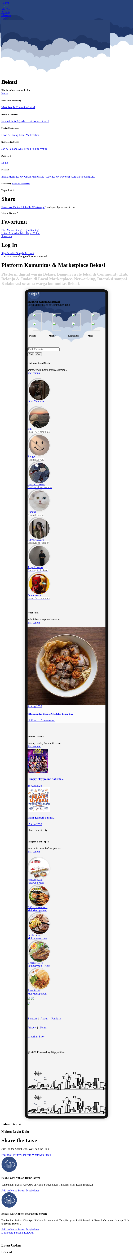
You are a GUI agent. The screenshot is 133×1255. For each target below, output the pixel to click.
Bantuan (32, 1018)
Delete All (6, 1251)
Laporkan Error (36, 1036)
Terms (43, 1027)
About (44, 1018)
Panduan (56, 1018)
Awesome (6, 236)
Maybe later (32, 1190)
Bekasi (5, 2)
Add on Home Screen (13, 1190)
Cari (31, 354)
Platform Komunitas (21, 183)
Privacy (32, 1027)
